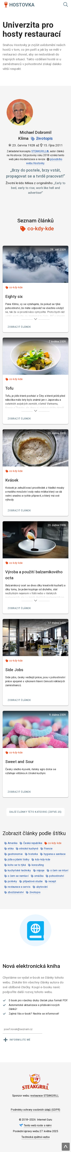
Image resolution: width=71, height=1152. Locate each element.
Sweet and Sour (19, 761)
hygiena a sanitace (55, 854)
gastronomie (15, 854)
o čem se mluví (59, 870)
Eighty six (14, 296)
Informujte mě (20, 1039)
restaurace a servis (19, 886)
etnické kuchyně (28, 848)
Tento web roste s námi (38, 1125)
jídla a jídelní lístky (18, 859)
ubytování (42, 886)
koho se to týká (17, 865)
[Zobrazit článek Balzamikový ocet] (35, 539)
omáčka (38, 875)
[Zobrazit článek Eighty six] (35, 264)
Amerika (12, 843)
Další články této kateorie (35, 812)
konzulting (38, 865)
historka (33, 854)
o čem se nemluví (18, 875)
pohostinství (56, 875)
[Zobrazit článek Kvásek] (35, 447)
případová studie (33, 881)
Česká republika (32, 843)
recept (52, 881)
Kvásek (11, 480)
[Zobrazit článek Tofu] (35, 356)
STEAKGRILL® (40, 151)
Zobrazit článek (19, 327)
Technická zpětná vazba (35, 1137)
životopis (44, 138)
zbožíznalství (16, 892)
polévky (12, 881)
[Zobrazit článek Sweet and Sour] (35, 729)
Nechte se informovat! (46, 1013)
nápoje (40, 870)
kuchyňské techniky (19, 870)
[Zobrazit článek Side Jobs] (35, 637)
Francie (48, 848)
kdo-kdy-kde (42, 859)
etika (11, 848)
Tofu (9, 388)
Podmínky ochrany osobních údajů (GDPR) (35, 1109)
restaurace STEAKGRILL (44, 1095)
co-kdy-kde (16, 287)
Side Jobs (14, 669)
